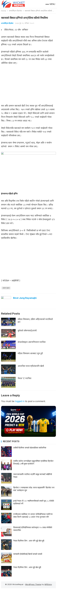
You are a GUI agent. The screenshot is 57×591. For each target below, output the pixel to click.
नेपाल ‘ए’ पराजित (24, 378)
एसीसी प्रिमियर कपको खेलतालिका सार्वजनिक (29, 447)
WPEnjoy (48, 584)
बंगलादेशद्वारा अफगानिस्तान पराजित (32, 341)
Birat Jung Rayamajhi (25, 298)
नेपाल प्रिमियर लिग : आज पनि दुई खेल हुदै (28, 540)
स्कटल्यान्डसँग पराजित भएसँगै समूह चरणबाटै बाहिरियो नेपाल (32, 475)
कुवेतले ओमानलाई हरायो (27, 330)
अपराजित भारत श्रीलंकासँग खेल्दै (31, 365)
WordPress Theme (33, 584)
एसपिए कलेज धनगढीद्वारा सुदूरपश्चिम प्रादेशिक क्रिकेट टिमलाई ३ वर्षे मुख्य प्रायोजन (33, 462)
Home (3, 11)
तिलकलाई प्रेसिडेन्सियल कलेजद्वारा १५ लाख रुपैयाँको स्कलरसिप (32, 528)
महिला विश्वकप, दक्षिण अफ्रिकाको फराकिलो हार (35, 321)
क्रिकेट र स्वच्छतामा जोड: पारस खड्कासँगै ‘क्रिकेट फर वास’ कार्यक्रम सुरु (34, 489)
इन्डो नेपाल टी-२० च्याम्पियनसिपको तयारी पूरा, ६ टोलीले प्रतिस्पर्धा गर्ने (33, 502)
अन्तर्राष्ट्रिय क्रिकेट (15, 11)
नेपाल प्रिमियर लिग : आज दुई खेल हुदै (27, 567)
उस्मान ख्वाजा (6, 288)
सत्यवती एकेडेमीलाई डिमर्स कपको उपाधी (27, 554)
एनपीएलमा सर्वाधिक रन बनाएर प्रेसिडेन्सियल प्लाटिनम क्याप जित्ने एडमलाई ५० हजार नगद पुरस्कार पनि (33, 515)
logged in (19, 401)
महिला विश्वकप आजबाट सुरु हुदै (30, 353)
